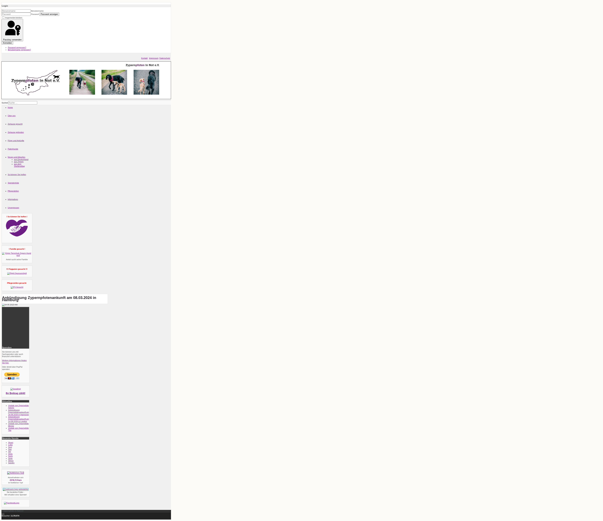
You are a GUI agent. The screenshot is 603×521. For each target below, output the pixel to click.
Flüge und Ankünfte (16, 141)
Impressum (153, 58)
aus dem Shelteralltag (19, 165)
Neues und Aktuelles (16, 157)
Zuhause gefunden (16, 132)
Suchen (5, 103)
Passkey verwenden (12, 39)
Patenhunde (13, 149)
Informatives (13, 199)
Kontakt (144, 58)
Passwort (35, 14)
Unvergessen (13, 208)
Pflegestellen (13, 191)
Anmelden (7, 43)
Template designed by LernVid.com (17, 518)
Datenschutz (164, 58)
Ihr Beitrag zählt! (15, 393)
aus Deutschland (21, 159)
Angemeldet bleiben (13, 18)
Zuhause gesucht (15, 124)
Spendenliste (13, 183)
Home (10, 107)
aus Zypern (19, 162)
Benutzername (37, 11)
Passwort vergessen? (17, 47)
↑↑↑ (3, 514)
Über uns (12, 116)
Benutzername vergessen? (19, 50)
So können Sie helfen (17, 175)
